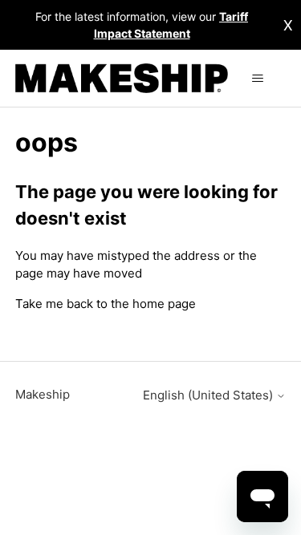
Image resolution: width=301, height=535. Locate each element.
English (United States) (209, 395)
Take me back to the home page (105, 303)
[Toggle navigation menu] (257, 78)
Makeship (42, 394)
